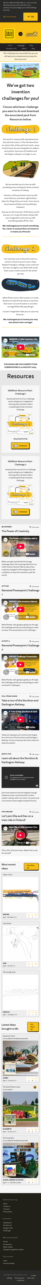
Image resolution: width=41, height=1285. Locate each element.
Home (10, 45)
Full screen (35, 527)
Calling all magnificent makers (13, 1250)
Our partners (7, 1244)
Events (5, 1242)
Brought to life (11, 48)
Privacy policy (7, 1212)
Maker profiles (8, 1247)
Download (23, 445)
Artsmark (6, 1209)
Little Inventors (32, 33)
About (5, 1204)
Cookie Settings (11, 17)
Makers (24, 48)
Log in (5, 1261)
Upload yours (7, 1223)
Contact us (6, 1206)
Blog (33, 48)
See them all (30, 866)
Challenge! (21, 45)
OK (32, 16)
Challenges (7, 1231)
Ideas (31, 45)
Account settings (8, 1263)
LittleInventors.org (30, 2)
